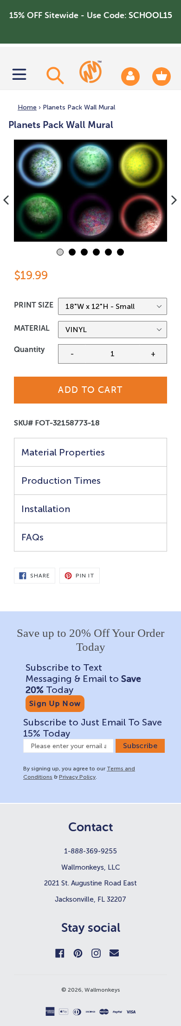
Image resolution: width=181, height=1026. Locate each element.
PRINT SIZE (33, 305)
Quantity (29, 349)
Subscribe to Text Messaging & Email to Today (83, 678)
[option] (90, 191)
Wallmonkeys (102, 990)
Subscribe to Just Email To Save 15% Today (92, 728)
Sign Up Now (55, 703)
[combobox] (54, 75)
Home (27, 107)
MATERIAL (32, 328)
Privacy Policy (77, 777)
